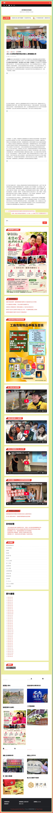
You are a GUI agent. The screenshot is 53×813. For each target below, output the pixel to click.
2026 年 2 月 (10, 607)
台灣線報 (8, 578)
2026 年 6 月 (10, 600)
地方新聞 (19, 51)
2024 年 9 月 (10, 635)
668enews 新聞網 (10, 583)
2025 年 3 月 (10, 625)
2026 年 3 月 (10, 605)
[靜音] (43, 411)
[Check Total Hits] (11, 667)
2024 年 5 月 (10, 641)
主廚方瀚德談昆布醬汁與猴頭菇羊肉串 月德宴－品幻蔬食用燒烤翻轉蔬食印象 (24, 527)
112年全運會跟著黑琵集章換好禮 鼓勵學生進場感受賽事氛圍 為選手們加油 (21, 211)
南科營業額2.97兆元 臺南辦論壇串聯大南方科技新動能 (19, 530)
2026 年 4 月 (10, 603)
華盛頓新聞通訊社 (10, 545)
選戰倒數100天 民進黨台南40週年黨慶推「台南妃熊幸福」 (20, 534)
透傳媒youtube (37, 801)
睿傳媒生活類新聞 (14, 511)
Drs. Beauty (8, 581)
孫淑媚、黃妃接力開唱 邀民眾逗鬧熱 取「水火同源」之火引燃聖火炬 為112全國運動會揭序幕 (29, 213)
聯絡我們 (6, 803)
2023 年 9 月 (10, 654)
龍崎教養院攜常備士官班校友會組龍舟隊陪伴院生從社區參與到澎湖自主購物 (23, 529)
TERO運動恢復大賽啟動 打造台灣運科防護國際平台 (17, 304)
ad (8, 51)
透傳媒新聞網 (26, 10)
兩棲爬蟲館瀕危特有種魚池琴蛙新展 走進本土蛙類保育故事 (18, 513)
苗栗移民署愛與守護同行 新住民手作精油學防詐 (16, 312)
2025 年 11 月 (10, 612)
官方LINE (21, 803)
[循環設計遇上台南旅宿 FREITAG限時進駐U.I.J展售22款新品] (39, 17)
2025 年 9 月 (10, 615)
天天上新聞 (8, 568)
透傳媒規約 (6, 801)
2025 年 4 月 (10, 623)
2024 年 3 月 (10, 644)
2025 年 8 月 (10, 617)
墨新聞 (7, 553)
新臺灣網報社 (12, 299)
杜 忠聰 (7, 56)
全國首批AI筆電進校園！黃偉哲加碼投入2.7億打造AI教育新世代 (19, 307)
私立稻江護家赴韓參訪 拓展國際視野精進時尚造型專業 (18, 516)
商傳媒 (7, 550)
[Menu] (4, 2)
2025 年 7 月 (10, 618)
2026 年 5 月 (10, 602)
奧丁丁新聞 (8, 563)
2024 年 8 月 (10, 636)
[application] (26, 401)
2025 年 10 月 (10, 613)
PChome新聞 (9, 560)
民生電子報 (8, 555)
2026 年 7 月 (10, 598)
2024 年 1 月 (10, 648)
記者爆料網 (8, 565)
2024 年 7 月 (10, 638)
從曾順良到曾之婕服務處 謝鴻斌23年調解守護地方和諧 (19, 532)
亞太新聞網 (8, 586)
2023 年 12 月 (10, 649)
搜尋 (7, 220)
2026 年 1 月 (10, 608)
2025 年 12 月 (10, 610)
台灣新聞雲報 (9, 570)
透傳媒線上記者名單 (23, 801)
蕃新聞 (7, 558)
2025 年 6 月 (10, 620)
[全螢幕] (45, 411)
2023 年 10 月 (10, 653)
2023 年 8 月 (10, 656)
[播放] (8, 411)
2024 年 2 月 (10, 646)
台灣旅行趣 (8, 573)
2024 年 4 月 (10, 643)
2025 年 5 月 (10, 621)
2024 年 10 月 (10, 633)
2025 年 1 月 (10, 628)
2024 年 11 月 (10, 631)
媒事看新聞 (8, 576)
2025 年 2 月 (10, 626)
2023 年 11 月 (10, 651)
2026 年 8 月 (10, 597)
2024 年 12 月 (10, 630)
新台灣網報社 (9, 547)
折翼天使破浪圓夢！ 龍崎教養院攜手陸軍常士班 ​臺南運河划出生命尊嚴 (21, 301)
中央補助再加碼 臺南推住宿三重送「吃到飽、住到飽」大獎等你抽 (21, 18)
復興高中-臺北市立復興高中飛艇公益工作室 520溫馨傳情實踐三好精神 (21, 309)
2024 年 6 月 (10, 640)
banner (13, 51)
